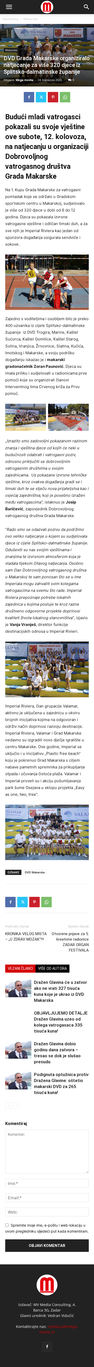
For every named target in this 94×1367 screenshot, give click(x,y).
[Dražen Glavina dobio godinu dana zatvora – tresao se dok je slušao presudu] (18, 1050)
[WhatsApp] (65, 97)
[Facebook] (29, 97)
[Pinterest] (53, 97)
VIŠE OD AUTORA (52, 968)
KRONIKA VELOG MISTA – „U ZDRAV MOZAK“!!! (26, 936)
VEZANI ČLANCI (20, 968)
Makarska (31, 19)
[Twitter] (41, 97)
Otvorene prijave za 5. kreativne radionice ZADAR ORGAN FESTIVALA (70, 942)
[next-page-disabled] (17, 1105)
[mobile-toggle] (9, 7)
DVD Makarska (35, 872)
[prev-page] (8, 1105)
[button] (86, 7)
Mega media (24, 80)
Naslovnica (11, 19)
